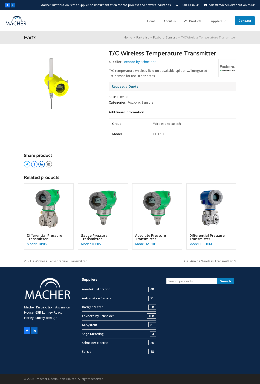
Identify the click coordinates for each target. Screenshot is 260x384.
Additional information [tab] (126, 112)
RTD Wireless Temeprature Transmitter (57, 261)
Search (225, 281)
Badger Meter (118, 307)
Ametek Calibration (118, 289)
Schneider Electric (118, 343)
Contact (244, 20)
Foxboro (133, 102)
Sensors (147, 102)
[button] (27, 164)
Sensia (118, 351)
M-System (118, 325)
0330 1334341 (190, 5)
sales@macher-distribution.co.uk (232, 5)
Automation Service (118, 298)
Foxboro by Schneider (139, 62)
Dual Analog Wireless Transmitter (208, 261)
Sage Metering (118, 334)
